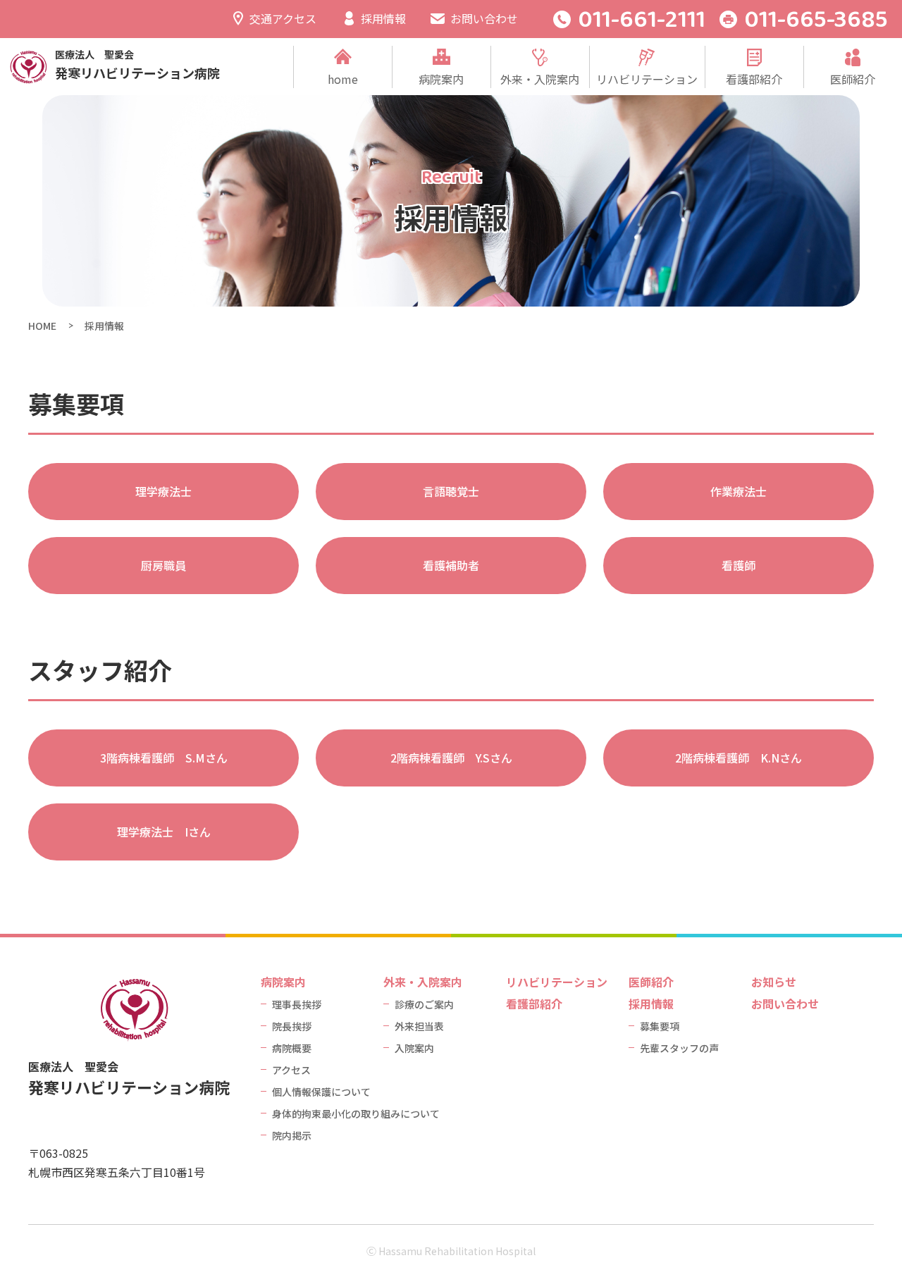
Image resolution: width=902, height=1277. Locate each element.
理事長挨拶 (296, 1004)
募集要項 (659, 1026)
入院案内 (414, 1048)
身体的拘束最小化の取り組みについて (356, 1113)
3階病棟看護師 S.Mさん (164, 757)
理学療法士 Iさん (164, 831)
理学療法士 (163, 491)
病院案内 (441, 78)
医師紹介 (852, 78)
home (343, 78)
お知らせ (773, 981)
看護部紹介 (754, 78)
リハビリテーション (647, 78)
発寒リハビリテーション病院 (137, 65)
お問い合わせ (484, 18)
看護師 (738, 565)
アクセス (291, 1070)
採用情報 (383, 18)
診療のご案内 (424, 1004)
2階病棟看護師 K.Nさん (738, 757)
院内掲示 (291, 1135)
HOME (42, 326)
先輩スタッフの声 (679, 1048)
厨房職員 (163, 565)
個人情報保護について (321, 1092)
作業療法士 (738, 491)
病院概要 (291, 1048)
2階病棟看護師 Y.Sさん (451, 757)
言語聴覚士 (451, 491)
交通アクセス (282, 18)
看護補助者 (451, 565)
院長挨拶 (291, 1026)
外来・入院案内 (539, 78)
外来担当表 (419, 1026)
